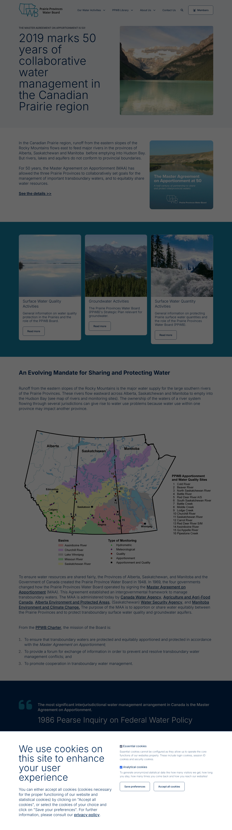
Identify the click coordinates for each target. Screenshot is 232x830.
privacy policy (87, 814)
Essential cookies (135, 746)
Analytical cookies (135, 767)
